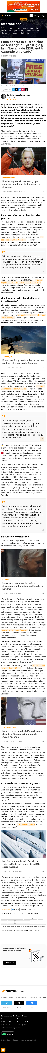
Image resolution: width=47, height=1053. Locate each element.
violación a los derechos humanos (12, 918)
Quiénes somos (6, 1016)
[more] (43, 191)
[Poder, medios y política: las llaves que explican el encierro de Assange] (23, 340)
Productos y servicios (8, 1019)
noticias (37, 930)
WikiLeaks (16, 913)
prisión (4, 922)
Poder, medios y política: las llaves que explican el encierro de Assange (23, 361)
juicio (23, 913)
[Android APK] (7, 1033)
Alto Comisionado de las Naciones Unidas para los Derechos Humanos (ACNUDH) (24, 926)
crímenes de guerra (26, 824)
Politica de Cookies (23, 1022)
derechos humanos (33, 913)
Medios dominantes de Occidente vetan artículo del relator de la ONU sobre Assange (21, 864)
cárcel (40, 918)
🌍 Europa (15, 909)
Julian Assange (6, 913)
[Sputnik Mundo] (6, 16)
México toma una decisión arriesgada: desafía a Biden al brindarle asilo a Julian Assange (22, 734)
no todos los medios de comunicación (23, 387)
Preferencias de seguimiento (11, 1028)
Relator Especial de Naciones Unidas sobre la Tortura (22, 281)
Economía (33, 997)
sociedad (23, 909)
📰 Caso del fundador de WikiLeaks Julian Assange (17, 930)
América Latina (9, 727)
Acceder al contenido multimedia (33, 86)
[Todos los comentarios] (3, 1050)
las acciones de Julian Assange (22, 238)
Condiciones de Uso (20, 1016)
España (5, 579)
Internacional (8, 177)
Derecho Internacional (22, 922)
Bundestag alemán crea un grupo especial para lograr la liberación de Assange (21, 184)
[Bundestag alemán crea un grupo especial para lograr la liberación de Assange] (23, 161)
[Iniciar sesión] (35, 15)
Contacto (20, 1019)
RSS (25, 1025)
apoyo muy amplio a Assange (14, 630)
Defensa (42, 997)
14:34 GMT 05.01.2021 (8, 56)
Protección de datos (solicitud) (12, 1025)
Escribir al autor (23, 100)
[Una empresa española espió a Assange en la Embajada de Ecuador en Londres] (23, 563)
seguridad (32, 909)
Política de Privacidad (8, 1022)
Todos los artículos (12, 100)
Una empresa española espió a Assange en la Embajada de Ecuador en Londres (23, 586)
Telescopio (7, 356)
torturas (11, 922)
